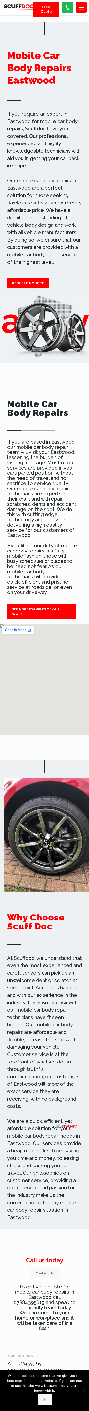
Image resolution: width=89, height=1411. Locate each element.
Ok (45, 1400)
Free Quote (46, 9)
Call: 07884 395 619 (24, 1364)
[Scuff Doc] (21, 7)
